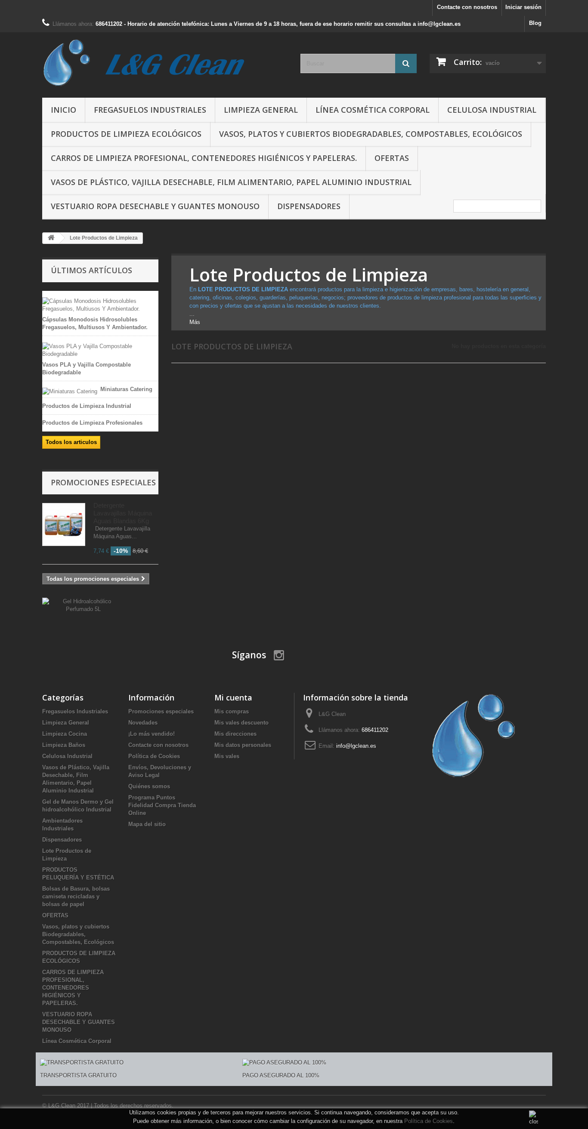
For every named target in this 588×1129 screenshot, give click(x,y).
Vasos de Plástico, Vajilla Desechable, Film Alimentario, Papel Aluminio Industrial (231, 182)
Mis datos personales (242, 745)
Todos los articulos (71, 442)
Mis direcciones (235, 734)
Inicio (63, 110)
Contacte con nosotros (467, 7)
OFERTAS (391, 158)
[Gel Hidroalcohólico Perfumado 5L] (83, 605)
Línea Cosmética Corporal (373, 110)
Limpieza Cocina (64, 734)
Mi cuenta (233, 697)
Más (194, 322)
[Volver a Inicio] (51, 238)
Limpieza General (261, 110)
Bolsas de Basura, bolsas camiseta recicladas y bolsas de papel (76, 896)
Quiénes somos (149, 786)
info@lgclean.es (356, 746)
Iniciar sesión (523, 7)
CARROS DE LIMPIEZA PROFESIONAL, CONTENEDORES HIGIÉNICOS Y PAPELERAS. (204, 158)
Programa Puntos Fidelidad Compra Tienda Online (162, 805)
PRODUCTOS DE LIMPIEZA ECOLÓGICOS (126, 134)
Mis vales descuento (241, 722)
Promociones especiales (103, 482)
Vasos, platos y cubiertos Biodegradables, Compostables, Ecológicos (370, 134)
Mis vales (226, 756)
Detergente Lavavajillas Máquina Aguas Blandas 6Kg (122, 513)
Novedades (143, 722)
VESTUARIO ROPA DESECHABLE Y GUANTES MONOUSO (155, 206)
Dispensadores (308, 206)
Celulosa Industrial (491, 110)
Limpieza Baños (63, 745)
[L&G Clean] (165, 63)
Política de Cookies (428, 1121)
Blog (535, 23)
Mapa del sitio (147, 824)
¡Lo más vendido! (151, 734)
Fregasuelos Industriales (150, 110)
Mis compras (231, 711)
